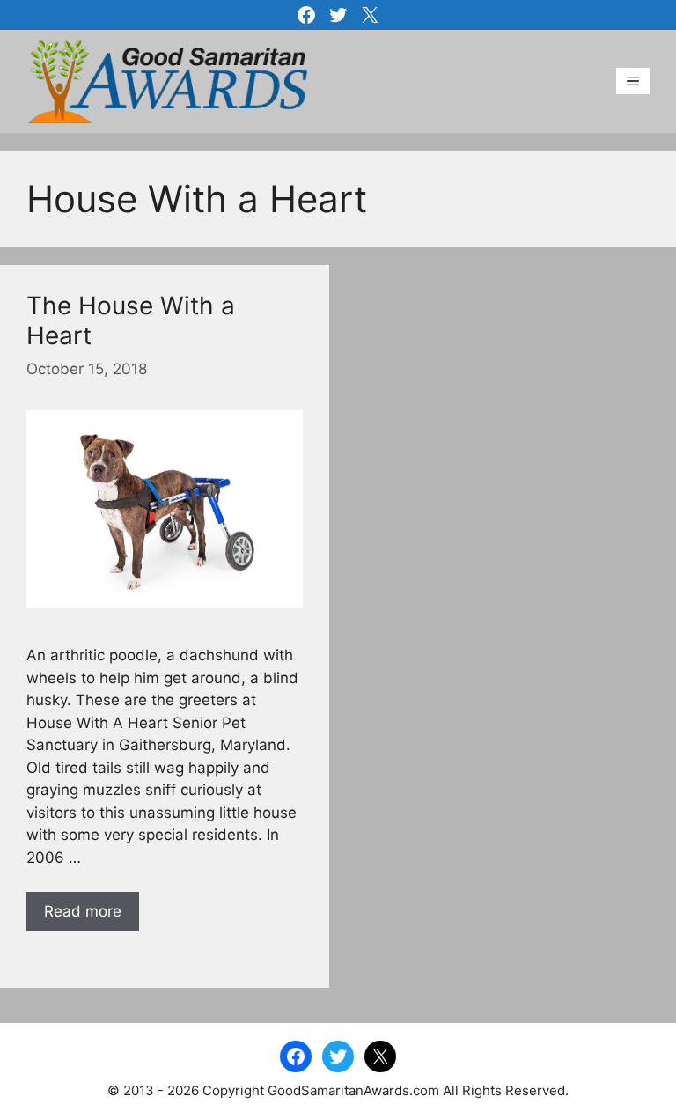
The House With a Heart (130, 320)
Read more (82, 911)
